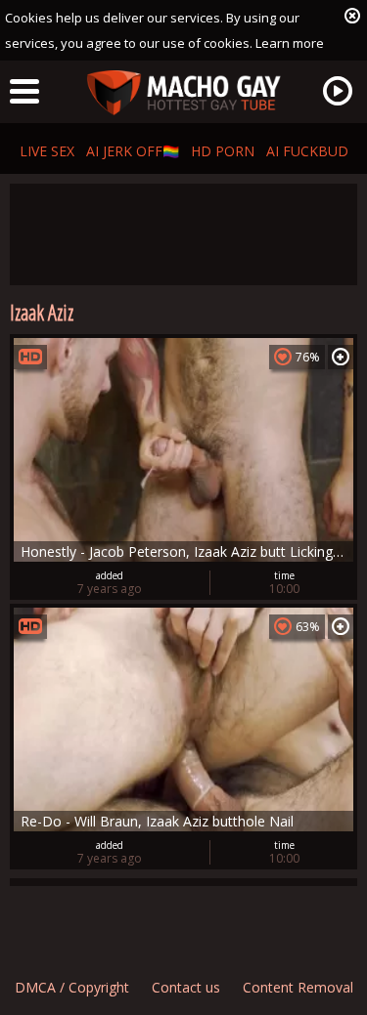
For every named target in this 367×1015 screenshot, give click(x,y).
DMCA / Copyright (72, 987)
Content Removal (298, 987)
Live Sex (47, 151)
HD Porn (222, 151)
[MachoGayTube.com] (184, 93)
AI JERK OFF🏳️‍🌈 (132, 151)
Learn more (289, 43)
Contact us (186, 987)
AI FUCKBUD (307, 151)
